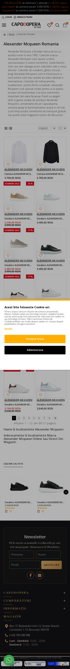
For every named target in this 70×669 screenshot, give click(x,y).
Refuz (35, 361)
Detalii (8, 328)
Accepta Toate (35, 338)
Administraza (35, 349)
